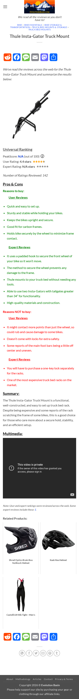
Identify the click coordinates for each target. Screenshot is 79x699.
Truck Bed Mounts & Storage (49, 27)
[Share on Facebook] (29, 653)
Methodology (23, 679)
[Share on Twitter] (36, 653)
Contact (48, 679)
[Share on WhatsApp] (22, 653)
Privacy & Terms (64, 679)
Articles (37, 679)
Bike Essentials (33, 25)
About (9, 679)
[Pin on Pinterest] (50, 653)
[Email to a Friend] (43, 653)
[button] (5, 6)
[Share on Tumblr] (57, 653)
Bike (19, 25)
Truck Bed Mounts (39, 29)
